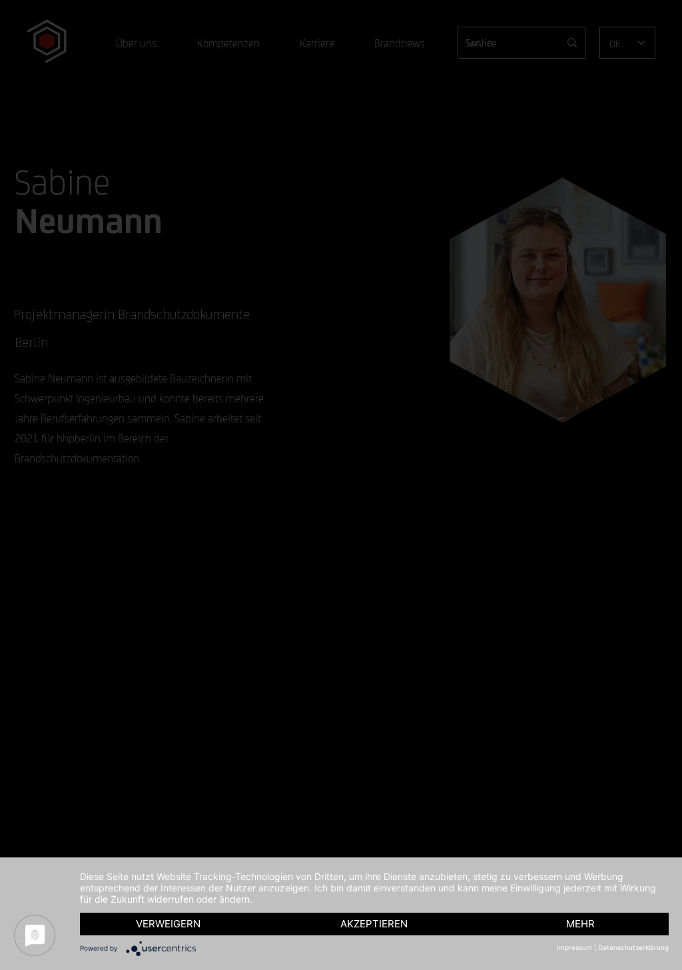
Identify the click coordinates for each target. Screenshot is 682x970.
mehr (580, 923)
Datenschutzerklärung (633, 947)
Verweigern (168, 923)
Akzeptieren (374, 923)
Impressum (574, 947)
